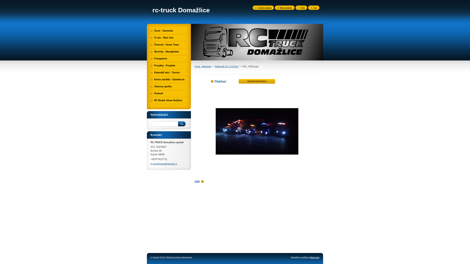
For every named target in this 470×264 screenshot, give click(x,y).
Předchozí (220, 81)
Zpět (197, 181)
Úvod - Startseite (203, 66)
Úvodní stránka (265, 8)
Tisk (315, 8)
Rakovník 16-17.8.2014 (226, 66)
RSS (303, 8)
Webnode (314, 257)
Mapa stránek (286, 8)
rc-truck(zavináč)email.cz (164, 163)
